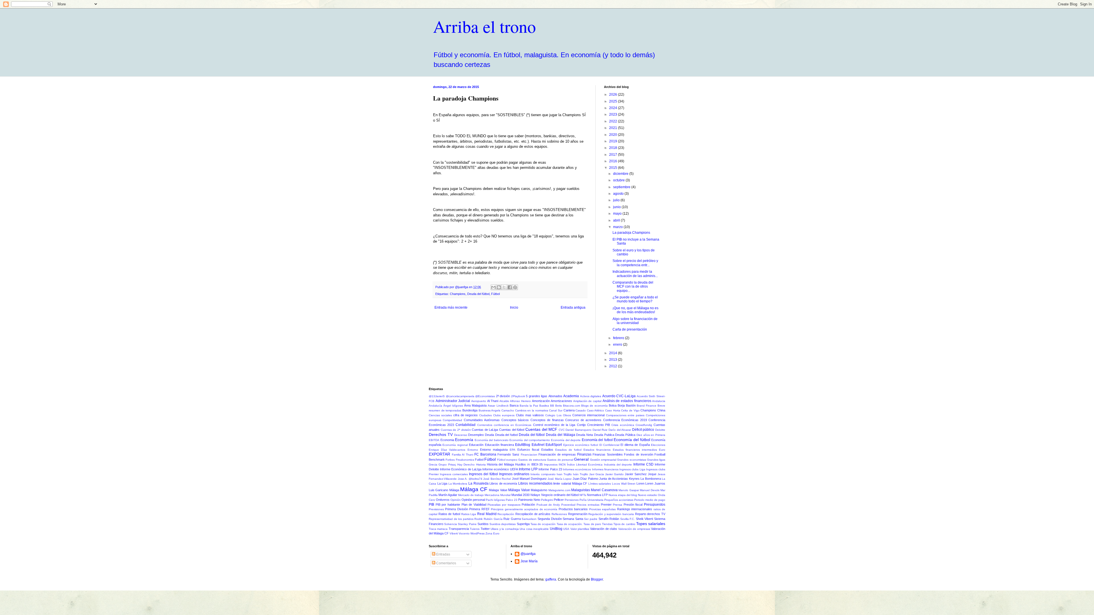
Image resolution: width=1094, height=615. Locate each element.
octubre (619, 180)
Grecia (433, 464)
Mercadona (492, 495)
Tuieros (474, 528)
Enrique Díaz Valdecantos (447, 449)
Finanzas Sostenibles (608, 454)
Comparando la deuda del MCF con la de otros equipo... (633, 286)
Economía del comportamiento (529, 440)
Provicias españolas (602, 509)
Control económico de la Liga (554, 425)
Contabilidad (465, 425)
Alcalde (504, 401)
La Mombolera (458, 483)
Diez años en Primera (650, 434)
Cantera (569, 410)
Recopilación (505, 514)
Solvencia (450, 524)
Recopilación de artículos (532, 514)
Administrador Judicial (453, 401)
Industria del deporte (618, 464)
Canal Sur (555, 410)
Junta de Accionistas (613, 478)
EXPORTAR (439, 454)
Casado (580, 410)
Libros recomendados (535, 483)
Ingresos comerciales (454, 474)
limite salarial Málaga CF (570, 483)
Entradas (442, 554)
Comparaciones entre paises (625, 415)
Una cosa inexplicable (534, 528)
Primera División (456, 509)
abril (617, 220)
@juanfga (528, 554)
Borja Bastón (627, 405)
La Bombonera (650, 478)
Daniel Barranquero (578, 429)
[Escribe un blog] (499, 287)
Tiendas (607, 524)
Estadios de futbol (568, 449)
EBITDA (434, 440)
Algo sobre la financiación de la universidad (635, 321)
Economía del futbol (597, 440)
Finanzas (584, 454)
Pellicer (559, 499)
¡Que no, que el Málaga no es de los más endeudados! (635, 310)
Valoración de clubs (603, 528)
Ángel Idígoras (453, 405)
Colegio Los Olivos (558, 415)
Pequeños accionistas (618, 499)
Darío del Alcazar (620, 429)
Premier (606, 504)
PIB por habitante (448, 504)
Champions (458, 294)
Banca (514, 405)
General (581, 459)
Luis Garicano (438, 490)
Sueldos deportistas (502, 524)
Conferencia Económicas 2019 (625, 420)
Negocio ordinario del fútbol (560, 495)
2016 (613, 161)
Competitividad (452, 420)
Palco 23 (511, 499)
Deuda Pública (625, 434)
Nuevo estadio (647, 495)
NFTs (582, 495)
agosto (618, 194)
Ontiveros (443, 499)
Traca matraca (438, 528)
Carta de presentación (630, 329)
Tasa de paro (592, 524)
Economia (447, 440)
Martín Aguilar (447, 495)
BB (552, 405)
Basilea (544, 405)
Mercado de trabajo (471, 495)
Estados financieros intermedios (635, 449)
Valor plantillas (579, 528)
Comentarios (445, 563)
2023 (613, 114)
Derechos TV (441, 434)
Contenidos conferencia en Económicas (504, 425)
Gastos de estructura (532, 459)
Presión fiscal (633, 504)
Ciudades (485, 415)
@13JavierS (437, 396)
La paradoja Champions (631, 233)
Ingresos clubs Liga (632, 469)
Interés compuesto (542, 474)
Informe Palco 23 (550, 469)
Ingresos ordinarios (514, 474)
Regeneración (577, 514)
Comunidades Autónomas (482, 420)
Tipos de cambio (624, 524)
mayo (617, 214)
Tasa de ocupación (543, 524)
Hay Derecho (466, 464)
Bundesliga (469, 410)
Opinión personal (473, 499)
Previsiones (436, 509)
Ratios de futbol (449, 514)
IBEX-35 (537, 464)
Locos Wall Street (623, 483)
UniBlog (556, 529)
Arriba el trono (484, 26)
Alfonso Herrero (520, 401)
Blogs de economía (594, 405)
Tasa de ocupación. (570, 524)
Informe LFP (528, 469)
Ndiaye (535, 495)
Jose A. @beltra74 (470, 478)
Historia (481, 464)
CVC (562, 429)
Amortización (541, 401)
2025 (613, 101)
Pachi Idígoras (495, 499)
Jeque (652, 474)
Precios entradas (588, 504)
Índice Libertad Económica (585, 464)
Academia (571, 396)
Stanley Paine (467, 524)
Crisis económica (622, 425)
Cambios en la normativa (531, 410)
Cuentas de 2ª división (456, 429)
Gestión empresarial (603, 459)
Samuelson (529, 518)
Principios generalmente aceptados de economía (524, 509)
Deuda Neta (584, 434)
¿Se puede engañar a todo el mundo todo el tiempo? (635, 299)
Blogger (597, 579)
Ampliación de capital (587, 401)
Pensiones (572, 499)
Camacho (507, 410)
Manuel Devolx (649, 490)
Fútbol (495, 294)
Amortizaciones (561, 401)
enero (618, 345)
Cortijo (581, 425)
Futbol (479, 459)
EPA (512, 449)
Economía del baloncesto (492, 440)
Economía (464, 439)
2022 (613, 121)
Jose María (529, 561)
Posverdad (568, 504)
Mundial (505, 495)
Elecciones (658, 444)
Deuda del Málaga (560, 435)
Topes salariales (650, 523)
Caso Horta (612, 410)
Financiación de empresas (557, 454)
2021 (613, 128)
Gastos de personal (560, 459)
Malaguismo (539, 490)
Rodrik (478, 518)
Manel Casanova (604, 490)
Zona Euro (492, 533)
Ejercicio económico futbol (580, 444)
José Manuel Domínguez (529, 478)
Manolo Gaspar (629, 490)
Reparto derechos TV (650, 514)
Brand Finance (646, 405)
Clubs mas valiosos (530, 415)
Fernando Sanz (508, 454)
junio (617, 207)
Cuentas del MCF (541, 429)
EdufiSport (554, 445)
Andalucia (658, 401)
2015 (613, 168)
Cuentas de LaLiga (485, 429)
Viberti (454, 533)
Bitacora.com (571, 405)
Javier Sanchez (636, 474)
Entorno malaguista (494, 449)
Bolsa (613, 405)
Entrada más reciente (451, 307)
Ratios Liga (468, 514)
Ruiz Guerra (512, 518)
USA (566, 528)
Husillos (520, 464)
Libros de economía (503, 483)
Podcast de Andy (548, 504)
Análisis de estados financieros (627, 401)
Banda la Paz (529, 405)
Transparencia (459, 528)
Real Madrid (487, 514)
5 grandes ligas (536, 396)
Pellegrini (547, 499)
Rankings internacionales (634, 509)
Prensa (617, 504)
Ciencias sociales (440, 415)
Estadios (547, 449)
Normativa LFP (597, 495)
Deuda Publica (604, 434)
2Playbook (518, 396)
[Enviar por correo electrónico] (493, 287)
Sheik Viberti (644, 518)
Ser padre (590, 518)
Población (528, 504)
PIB (431, 505)
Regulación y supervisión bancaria (611, 514)
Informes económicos (577, 469)
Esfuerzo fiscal (528, 449)
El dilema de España (635, 444)
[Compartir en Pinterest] (515, 287)
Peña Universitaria (591, 499)
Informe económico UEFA (500, 469)
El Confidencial (609, 444)
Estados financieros (597, 449)
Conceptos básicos (515, 420)
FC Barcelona (485, 454)
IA (528, 464)
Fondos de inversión (638, 454)
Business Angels (490, 410)
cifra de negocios (465, 415)
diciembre (621, 174)
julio (617, 200)
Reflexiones (559, 514)
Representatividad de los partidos (451, 518)
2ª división (503, 396)
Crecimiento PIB (598, 425)
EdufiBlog (522, 445)
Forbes (450, 459)
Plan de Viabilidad (474, 504)
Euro (662, 449)
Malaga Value (498, 490)
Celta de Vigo (630, 410)
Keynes (634, 478)
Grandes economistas (631, 459)
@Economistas (485, 396)
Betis (558, 405)
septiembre (622, 187)
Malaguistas (580, 490)
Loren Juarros (655, 483)
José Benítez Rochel (497, 478)
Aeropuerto (478, 401)
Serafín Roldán (609, 518)
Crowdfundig (644, 425)
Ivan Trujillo (564, 474)
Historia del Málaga (500, 464)
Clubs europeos (504, 415)
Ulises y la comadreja (505, 528)
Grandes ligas (656, 459)
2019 (613, 141)
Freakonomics (465, 459)
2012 (613, 366)
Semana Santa (573, 518)
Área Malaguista (475, 405)
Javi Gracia (596, 474)
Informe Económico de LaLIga (460, 469)
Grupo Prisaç (447, 464)
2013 (613, 360)
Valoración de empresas (634, 528)
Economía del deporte (566, 440)
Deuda (489, 434)
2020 (613, 135)
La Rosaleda (478, 483)
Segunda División (550, 518)
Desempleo (476, 434)
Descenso (460, 434)
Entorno (473, 449)
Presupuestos (654, 505)
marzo (618, 227)
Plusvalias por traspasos (503, 504)
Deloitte (660, 429)
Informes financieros (605, 469)
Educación (476, 444)
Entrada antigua (573, 307)
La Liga (442, 483)
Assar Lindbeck (498, 405)
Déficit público (643, 430)
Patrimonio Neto (529, 499)
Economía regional (455, 444)
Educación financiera (499, 444)
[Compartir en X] (504, 287)
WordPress (477, 533)
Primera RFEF (479, 509)
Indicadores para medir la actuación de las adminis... (635, 274)
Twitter (485, 528)
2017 (613, 155)
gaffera (550, 579)
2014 (613, 353)
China (661, 410)
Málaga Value (519, 490)
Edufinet (538, 445)
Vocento (464, 533)
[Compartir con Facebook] (510, 287)
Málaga (454, 490)
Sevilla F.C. (627, 518)
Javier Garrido (614, 474)
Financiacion (529, 454)
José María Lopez (560, 478)
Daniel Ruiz (600, 429)
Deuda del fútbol (478, 294)
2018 (613, 148)
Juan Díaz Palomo (585, 478)
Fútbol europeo (507, 459)
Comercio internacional (588, 415)
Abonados (555, 396)
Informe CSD (643, 464)
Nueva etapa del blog (623, 495)
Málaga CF (473, 489)
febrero (619, 338)
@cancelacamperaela (460, 396)
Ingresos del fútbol (483, 474)
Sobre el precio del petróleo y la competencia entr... (635, 263)
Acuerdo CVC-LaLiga (619, 396)
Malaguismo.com (559, 490)
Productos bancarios (573, 509)
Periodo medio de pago (649, 499)
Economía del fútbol (632, 439)
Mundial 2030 (520, 495)
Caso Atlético (595, 410)
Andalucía (435, 405)
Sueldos (483, 524)
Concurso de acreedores (583, 420)
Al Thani (493, 401)
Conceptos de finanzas (547, 420)
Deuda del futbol (506, 434)
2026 (613, 95)
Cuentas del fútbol (511, 429)
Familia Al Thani (462, 454)
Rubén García (493, 518)
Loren (640, 483)
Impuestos (551, 464)
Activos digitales (590, 396)
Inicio (514, 307)
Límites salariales (599, 483)
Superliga (523, 524)
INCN (562, 464)
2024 (613, 108)
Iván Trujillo (580, 474)
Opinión (455, 499)
